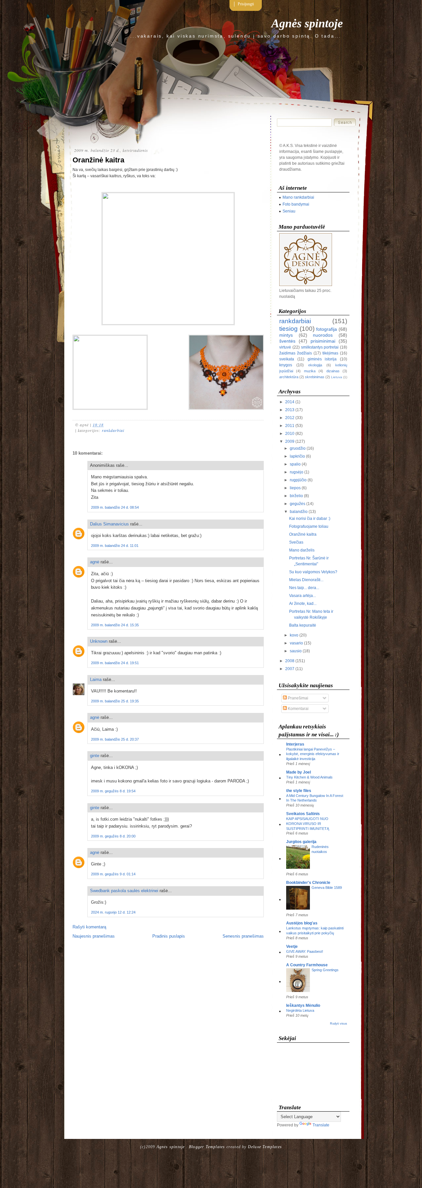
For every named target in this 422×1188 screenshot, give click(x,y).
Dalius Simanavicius (109, 524)
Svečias (296, 542)
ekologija (315, 365)
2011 (289, 425)
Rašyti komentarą (89, 926)
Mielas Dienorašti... (306, 580)
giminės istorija (322, 359)
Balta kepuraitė (302, 625)
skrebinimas (314, 377)
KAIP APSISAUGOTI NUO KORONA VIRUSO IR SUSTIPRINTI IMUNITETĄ (307, 824)
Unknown (98, 641)
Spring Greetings (325, 970)
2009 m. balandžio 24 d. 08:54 (115, 507)
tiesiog (288, 328)
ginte (94, 755)
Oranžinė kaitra (98, 160)
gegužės (297, 503)
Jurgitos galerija (301, 841)
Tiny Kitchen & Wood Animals (309, 777)
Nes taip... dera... (304, 587)
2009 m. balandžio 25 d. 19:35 (115, 701)
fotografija (326, 329)
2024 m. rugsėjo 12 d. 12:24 (113, 912)
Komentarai (298, 708)
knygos (285, 365)
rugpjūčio (298, 480)
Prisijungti (246, 4)
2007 (289, 668)
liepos (295, 488)
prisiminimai (323, 341)
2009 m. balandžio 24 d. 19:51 (115, 663)
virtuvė (285, 347)
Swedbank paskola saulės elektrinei (124, 890)
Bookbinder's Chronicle (308, 882)
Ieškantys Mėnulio (303, 1005)
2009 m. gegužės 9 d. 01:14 (113, 874)
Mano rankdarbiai (298, 197)
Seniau (289, 211)
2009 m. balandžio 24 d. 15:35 (115, 625)
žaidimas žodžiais (295, 353)
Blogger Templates (207, 1147)
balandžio (299, 511)
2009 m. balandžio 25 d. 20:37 (115, 739)
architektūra (288, 377)
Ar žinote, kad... (302, 603)
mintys (286, 335)
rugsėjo (296, 472)
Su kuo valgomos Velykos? (313, 572)
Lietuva (336, 377)
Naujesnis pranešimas (94, 936)
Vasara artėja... (302, 595)
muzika (310, 371)
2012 (289, 417)
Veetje (292, 946)
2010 (289, 433)
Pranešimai (297, 698)
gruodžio (298, 448)
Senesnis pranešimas (243, 936)
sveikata (286, 359)
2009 (289, 441)
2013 (289, 410)
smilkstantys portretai (320, 347)
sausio (296, 651)
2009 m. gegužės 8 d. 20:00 (113, 836)
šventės (287, 341)
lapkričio (297, 456)
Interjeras (295, 744)
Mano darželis (302, 550)
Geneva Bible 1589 (327, 888)
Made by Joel (298, 772)
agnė (94, 561)
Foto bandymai (296, 204)
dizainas (333, 371)
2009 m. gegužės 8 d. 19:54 (113, 791)
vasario (296, 643)
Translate (321, 1125)
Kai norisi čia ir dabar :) (309, 518)
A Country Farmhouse (307, 965)
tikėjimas (330, 353)
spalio (295, 464)
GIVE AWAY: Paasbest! (304, 951)
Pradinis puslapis (168, 936)
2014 (289, 402)
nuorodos (323, 335)
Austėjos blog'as (301, 923)
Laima (96, 679)
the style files (298, 790)
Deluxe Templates (265, 1147)
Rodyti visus (338, 1023)
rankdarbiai (113, 430)
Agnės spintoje (307, 23)
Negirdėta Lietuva (300, 1010)
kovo (294, 635)
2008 (289, 661)
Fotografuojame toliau (308, 526)
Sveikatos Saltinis (303, 813)
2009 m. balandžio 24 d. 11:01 (114, 546)
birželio (296, 496)
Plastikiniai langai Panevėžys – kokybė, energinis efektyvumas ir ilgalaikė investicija (312, 754)
